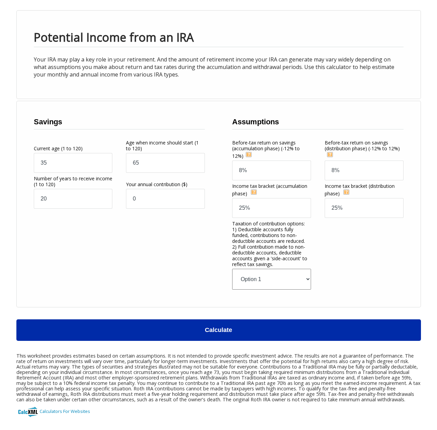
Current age (58, 148)
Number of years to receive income (73, 181)
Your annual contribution (156, 184)
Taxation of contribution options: (269, 243)
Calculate (218, 330)
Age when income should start (162, 145)
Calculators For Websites (65, 411)
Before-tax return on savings (266, 149)
